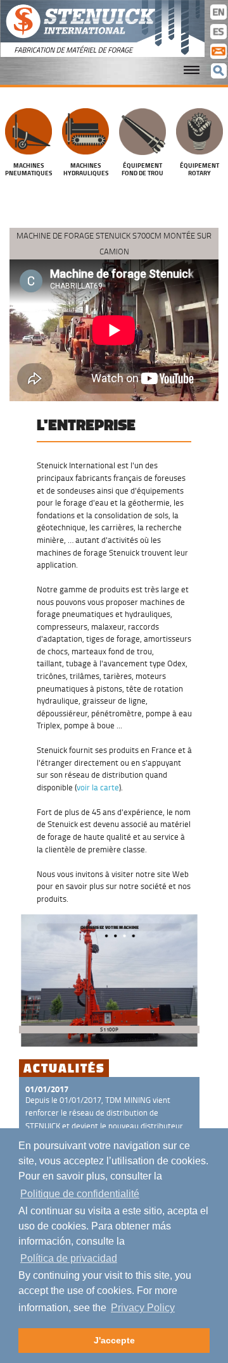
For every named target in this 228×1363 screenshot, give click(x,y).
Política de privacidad (68, 1258)
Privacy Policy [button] (143, 1307)
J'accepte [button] (114, 1340)
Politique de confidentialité (79, 1193)
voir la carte (98, 787)
